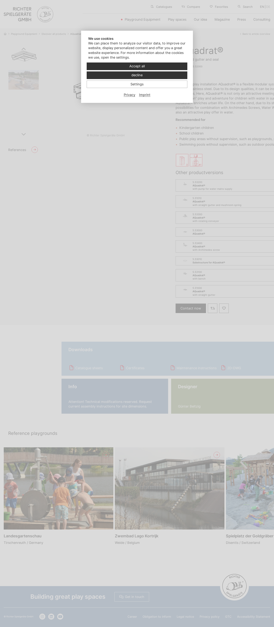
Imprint (144, 95)
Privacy (129, 95)
